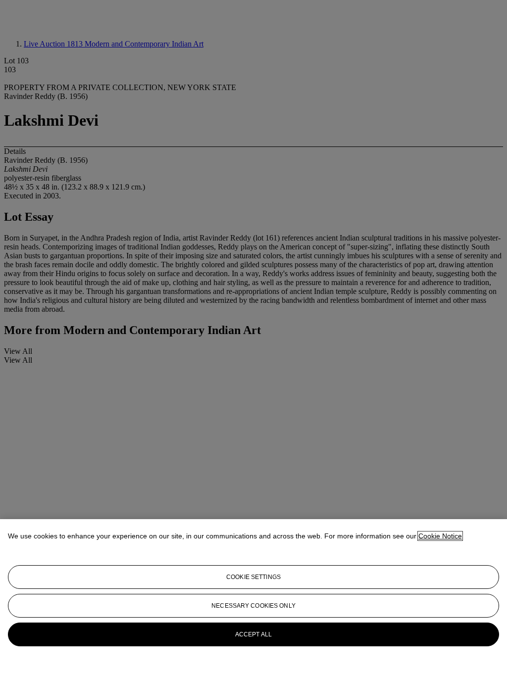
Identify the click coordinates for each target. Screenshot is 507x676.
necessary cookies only (253, 605)
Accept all (253, 634)
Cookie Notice (440, 536)
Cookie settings (253, 577)
